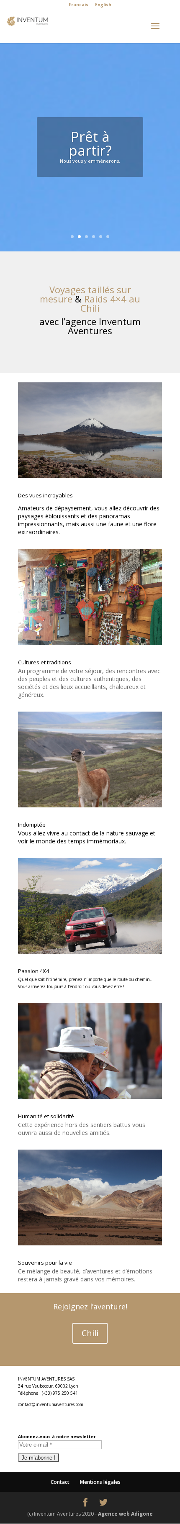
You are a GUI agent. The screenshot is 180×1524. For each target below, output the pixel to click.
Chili (90, 1333)
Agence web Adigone (125, 1513)
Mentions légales (100, 1482)
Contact (60, 1482)
